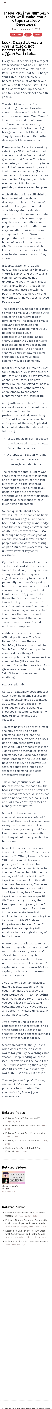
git (27, 34)
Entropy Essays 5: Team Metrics (22, 1140)
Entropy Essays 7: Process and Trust (24, 1118)
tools (37, 34)
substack (16, 34)
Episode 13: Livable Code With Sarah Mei (27, 1241)
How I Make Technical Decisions (22, 1125)
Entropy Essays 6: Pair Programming (25, 1133)
